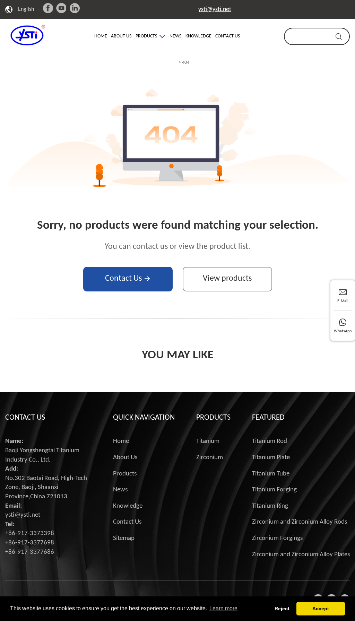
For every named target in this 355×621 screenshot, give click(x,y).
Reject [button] (282, 608)
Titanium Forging (274, 490)
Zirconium (209, 457)
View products (227, 278)
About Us (121, 36)
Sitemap (124, 538)
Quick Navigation (144, 418)
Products (146, 36)
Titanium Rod (269, 441)
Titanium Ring (270, 506)
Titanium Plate (271, 457)
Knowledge (198, 36)
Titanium (207, 441)
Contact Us (227, 36)
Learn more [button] (223, 608)
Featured (268, 418)
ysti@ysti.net (214, 9)
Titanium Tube (270, 474)
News (175, 36)
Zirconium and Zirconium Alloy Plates (301, 554)
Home (100, 36)
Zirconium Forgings (277, 538)
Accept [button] (320, 608)
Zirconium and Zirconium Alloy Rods (299, 522)
